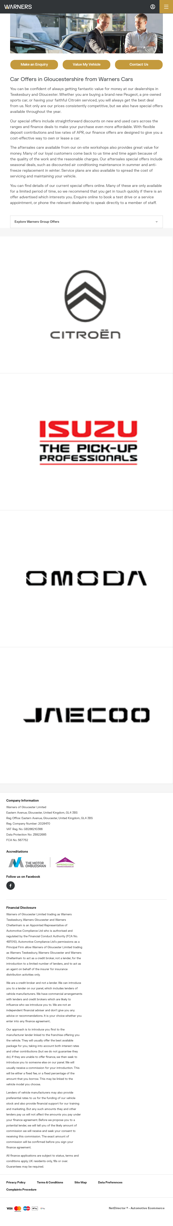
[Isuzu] (86, 441)
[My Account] (153, 6)
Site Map (80, 1182)
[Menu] (166, 7)
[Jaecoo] (86, 715)
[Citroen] (86, 304)
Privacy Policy (16, 1182)
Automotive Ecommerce (148, 1208)
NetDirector (117, 1208)
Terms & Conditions (50, 1182)
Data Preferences (110, 1182)
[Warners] (18, 7)
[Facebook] (10, 885)
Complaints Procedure (21, 1189)
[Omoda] (86, 578)
